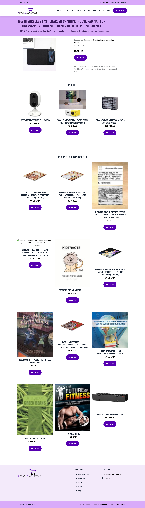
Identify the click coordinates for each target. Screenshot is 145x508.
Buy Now (80, 58)
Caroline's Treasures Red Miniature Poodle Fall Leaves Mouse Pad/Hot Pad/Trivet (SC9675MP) (35, 195)
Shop (109, 10)
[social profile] (27, 3)
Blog (79, 491)
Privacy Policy (114, 504)
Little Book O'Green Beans (35, 438)
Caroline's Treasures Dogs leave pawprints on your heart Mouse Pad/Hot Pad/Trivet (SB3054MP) (35, 252)
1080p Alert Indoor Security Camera (35, 120)
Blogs (101, 10)
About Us (81, 478)
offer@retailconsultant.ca (118, 3)
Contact (88, 504)
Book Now (120, 10)
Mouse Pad (110, 40)
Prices (80, 486)
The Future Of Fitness (72, 434)
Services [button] (91, 10)
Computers (88, 40)
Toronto (105, 3)
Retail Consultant (65, 10)
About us (81, 10)
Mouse (76, 42)
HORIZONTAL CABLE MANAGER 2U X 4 (110, 414)
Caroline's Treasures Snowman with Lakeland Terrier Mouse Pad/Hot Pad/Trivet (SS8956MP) (110, 272)
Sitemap (123, 504)
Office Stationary (99, 40)
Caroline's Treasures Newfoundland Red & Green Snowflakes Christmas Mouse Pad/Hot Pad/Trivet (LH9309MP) (72, 345)
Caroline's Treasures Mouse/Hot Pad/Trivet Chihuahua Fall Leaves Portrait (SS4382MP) (72, 195)
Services (81, 482)
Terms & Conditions (100, 504)
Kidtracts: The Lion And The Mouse (72, 290)
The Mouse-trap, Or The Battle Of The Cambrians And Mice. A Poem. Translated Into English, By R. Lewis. (110, 215)
